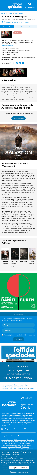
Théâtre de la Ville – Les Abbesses (14, 50)
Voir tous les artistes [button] (7, 45)
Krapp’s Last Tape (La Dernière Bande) (14, 264)
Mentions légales (23, 388)
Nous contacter (18, 385)
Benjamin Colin (6, 223)
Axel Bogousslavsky (7, 171)
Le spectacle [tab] (6, 27)
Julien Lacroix (5, 211)
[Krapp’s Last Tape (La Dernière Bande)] (15, 253)
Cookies (31, 388)
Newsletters (4, 388)
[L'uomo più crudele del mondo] (5, 253)
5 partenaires (14, 460)
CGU (15, 388)
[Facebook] (11, 63)
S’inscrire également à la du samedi (19, 335)
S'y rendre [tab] (20, 27)
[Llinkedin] (23, 63)
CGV (11, 388)
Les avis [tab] (31, 27)
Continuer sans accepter (19, 472)
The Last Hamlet (31, 262)
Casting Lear (23, 261)
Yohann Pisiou (5, 197)
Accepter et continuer (19, 468)
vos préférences (12, 462)
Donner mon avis (19, 118)
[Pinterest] (20, 63)
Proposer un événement (16, 387)
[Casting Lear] (24, 253)
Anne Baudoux (5, 184)
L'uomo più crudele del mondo (4, 263)
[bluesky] (17, 63)
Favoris (26, 22)
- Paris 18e (18, 19)
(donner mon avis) (16, 22)
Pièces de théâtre (19, 100)
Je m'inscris (18, 339)
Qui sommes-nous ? (7, 385)
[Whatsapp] (14, 63)
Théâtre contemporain (12, 49)
